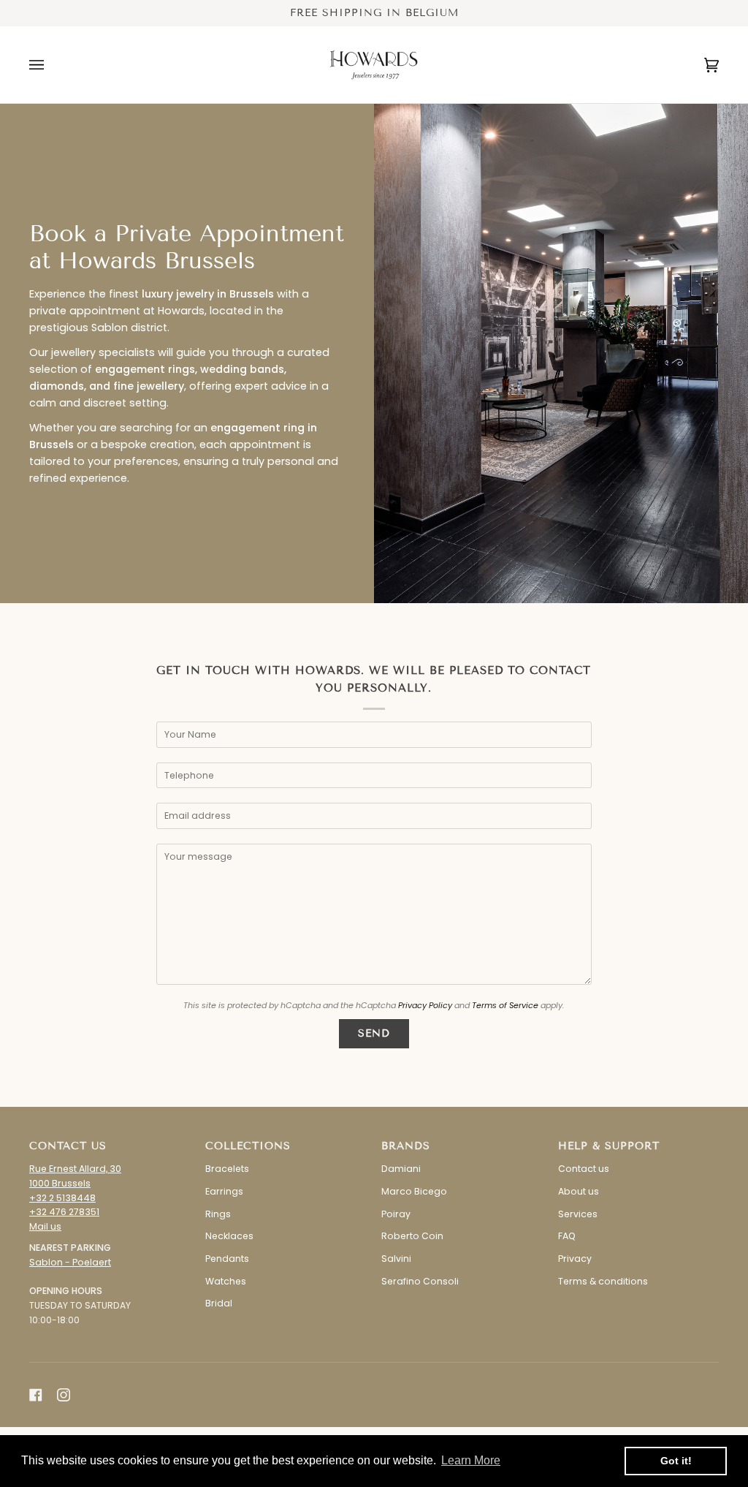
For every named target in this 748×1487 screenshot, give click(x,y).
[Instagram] (63, 1394)
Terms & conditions (603, 1281)
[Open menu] (51, 64)
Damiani (401, 1168)
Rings (218, 1214)
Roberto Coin (412, 1236)
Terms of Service (505, 1005)
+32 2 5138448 (62, 1198)
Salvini (396, 1258)
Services (578, 1214)
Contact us (583, 1168)
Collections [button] (248, 1146)
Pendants (227, 1258)
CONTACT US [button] (68, 1146)
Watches (225, 1281)
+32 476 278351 (64, 1212)
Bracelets (227, 1168)
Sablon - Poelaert (70, 1262)
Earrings (224, 1191)
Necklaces (229, 1236)
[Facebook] (35, 1394)
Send (374, 1033)
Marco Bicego (414, 1191)
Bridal (218, 1303)
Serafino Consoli (420, 1281)
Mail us (45, 1226)
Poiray (396, 1214)
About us (578, 1191)
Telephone (197, 788)
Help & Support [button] (609, 1146)
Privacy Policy (425, 1005)
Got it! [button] (676, 1461)
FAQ (567, 1236)
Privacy (575, 1258)
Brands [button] (405, 1146)
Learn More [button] (470, 1460)
